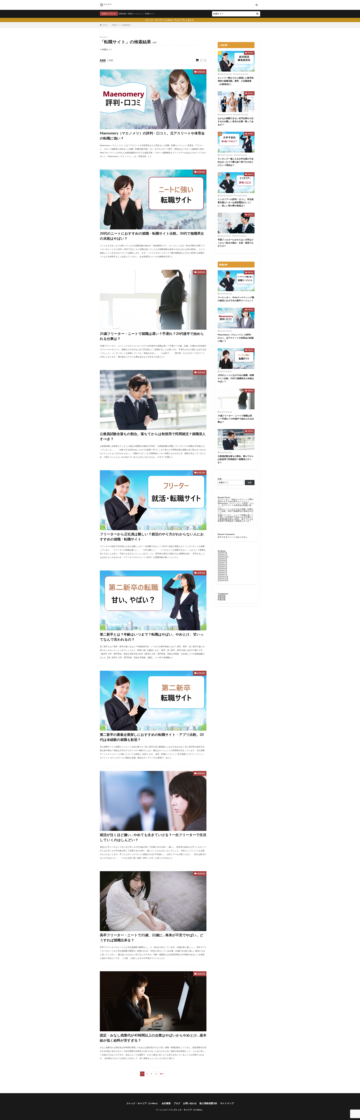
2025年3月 (222, 553)
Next (161, 1074)
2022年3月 (222, 570)
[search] (257, 13)
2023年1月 (222, 555)
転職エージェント (136, 13)
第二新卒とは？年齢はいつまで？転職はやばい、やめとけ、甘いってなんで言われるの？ (151, 636)
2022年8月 (222, 561)
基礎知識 (201, 272)
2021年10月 (223, 580)
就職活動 (122, 13)
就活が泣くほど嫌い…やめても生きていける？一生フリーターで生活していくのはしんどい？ (153, 837)
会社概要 (166, 1103)
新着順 (103, 60)
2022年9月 (222, 559)
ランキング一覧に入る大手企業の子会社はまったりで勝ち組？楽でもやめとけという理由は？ (236, 161)
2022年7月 (222, 562)
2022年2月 (222, 572)
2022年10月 (223, 557)
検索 (220, 479)
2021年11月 (223, 578)
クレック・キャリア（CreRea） (142, 1103)
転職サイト (150, 13)
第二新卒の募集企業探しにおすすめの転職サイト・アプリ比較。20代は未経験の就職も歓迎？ (152, 737)
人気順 (110, 60)
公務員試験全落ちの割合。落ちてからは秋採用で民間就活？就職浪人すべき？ (153, 436)
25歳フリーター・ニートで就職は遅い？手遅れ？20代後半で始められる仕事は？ (152, 336)
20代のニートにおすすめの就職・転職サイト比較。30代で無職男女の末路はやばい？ (152, 235)
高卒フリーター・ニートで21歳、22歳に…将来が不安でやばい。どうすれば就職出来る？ (151, 937)
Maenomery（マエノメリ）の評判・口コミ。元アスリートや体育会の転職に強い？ (152, 135)
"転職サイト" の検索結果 (121, 25)
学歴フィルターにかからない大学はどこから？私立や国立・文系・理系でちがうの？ (236, 242)
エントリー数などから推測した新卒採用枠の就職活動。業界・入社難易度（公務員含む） (236, 80)
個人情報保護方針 (208, 1103)
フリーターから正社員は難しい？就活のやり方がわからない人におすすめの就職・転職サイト (152, 536)
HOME (104, 25)
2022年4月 (222, 568)
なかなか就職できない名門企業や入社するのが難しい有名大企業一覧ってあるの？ (236, 121)
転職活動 (201, 72)
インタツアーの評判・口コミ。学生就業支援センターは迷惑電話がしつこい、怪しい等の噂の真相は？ (236, 202)
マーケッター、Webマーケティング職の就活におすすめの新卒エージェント (236, 299)
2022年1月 (222, 574)
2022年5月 (222, 566)
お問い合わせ (190, 1103)
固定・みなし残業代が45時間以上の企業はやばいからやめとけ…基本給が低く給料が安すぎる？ (153, 1037)
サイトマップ (227, 1103)
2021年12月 (223, 576)
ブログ (177, 1103)
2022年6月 (222, 564)
